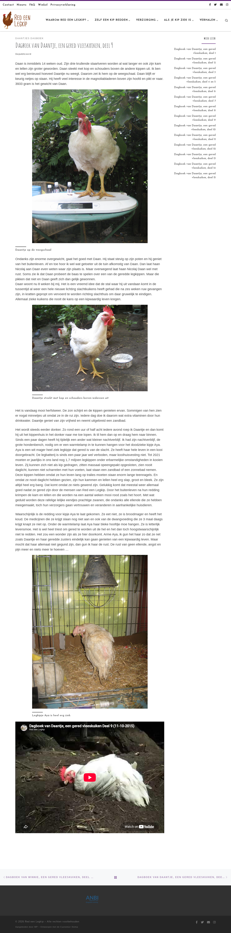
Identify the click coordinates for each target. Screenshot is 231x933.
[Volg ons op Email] (221, 5)
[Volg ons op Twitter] (215, 5)
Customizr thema (69, 927)
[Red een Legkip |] (16, 20)
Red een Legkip (34, 921)
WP (36, 927)
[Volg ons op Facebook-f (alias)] (210, 5)
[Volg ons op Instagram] (227, 5)
